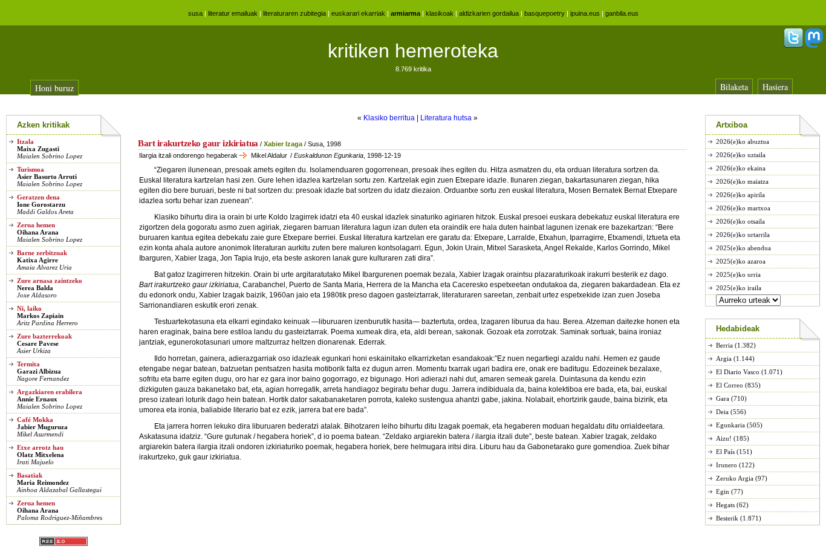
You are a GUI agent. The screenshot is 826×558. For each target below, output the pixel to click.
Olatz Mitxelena (40, 454)
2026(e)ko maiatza (742, 181)
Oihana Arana (38, 232)
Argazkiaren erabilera (49, 391)
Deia (722, 411)
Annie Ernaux (37, 399)
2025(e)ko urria (738, 274)
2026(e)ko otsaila (740, 221)
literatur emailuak (233, 13)
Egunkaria (730, 425)
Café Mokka (35, 419)
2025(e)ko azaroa (741, 261)
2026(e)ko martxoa (743, 208)
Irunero (726, 465)
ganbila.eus (622, 13)
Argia (724, 358)
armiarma (405, 13)
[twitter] (793, 45)
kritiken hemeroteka (413, 51)
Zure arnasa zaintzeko (49, 280)
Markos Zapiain (40, 315)
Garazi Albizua (39, 371)
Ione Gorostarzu (41, 204)
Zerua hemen (36, 225)
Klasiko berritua (389, 118)
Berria (724, 345)
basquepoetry (544, 13)
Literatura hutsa (446, 118)
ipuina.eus (585, 13)
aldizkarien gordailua (489, 13)
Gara (722, 398)
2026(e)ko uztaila (741, 154)
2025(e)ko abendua (743, 247)
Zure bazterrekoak (44, 336)
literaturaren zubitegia (294, 13)
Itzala (25, 141)
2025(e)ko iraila (738, 287)
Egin (722, 491)
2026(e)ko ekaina (741, 168)
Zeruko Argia (734, 478)
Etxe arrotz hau (40, 447)
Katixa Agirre (37, 260)
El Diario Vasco (737, 371)
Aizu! (724, 438)
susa (195, 13)
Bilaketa (734, 86)
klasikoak (440, 13)
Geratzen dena (38, 197)
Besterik (727, 518)
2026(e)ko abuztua (742, 141)
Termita (28, 364)
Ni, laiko (29, 308)
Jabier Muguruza (42, 426)
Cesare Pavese (38, 343)
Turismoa (30, 169)
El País (725, 451)
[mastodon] (814, 45)
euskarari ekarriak (358, 13)
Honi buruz (54, 88)
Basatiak (29, 475)
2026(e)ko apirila (740, 194)
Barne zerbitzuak (42, 252)
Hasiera (775, 86)
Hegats (725, 504)
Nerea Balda (35, 287)
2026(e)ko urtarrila (743, 234)
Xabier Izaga (283, 144)
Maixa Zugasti (38, 148)
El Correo (729, 385)
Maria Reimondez (43, 482)
